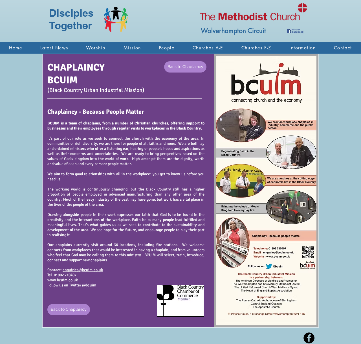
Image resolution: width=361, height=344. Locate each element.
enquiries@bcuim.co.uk (83, 270)
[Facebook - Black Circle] (308, 337)
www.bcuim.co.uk (62, 280)
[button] (95, 48)
